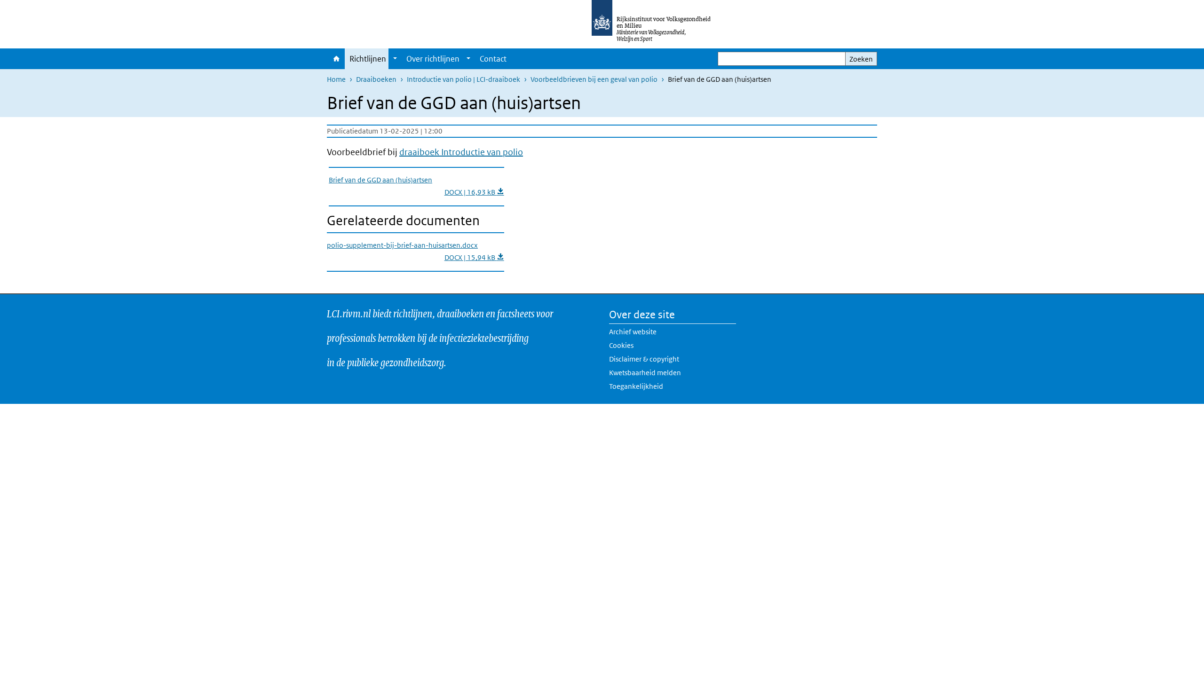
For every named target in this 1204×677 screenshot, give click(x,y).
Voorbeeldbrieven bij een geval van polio (594, 79)
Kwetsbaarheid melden (645, 372)
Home (336, 58)
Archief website (633, 331)
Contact (493, 59)
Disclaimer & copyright (644, 358)
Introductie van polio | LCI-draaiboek (463, 79)
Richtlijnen (367, 59)
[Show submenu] (395, 58)
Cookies (621, 345)
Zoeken (861, 59)
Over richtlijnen (432, 59)
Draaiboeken (376, 79)
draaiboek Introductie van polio (461, 152)
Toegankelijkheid (636, 386)
